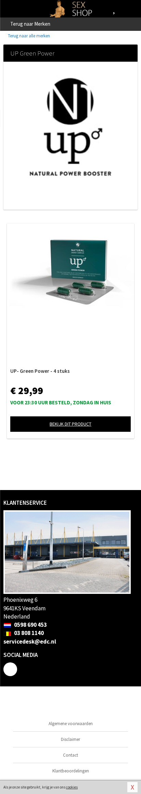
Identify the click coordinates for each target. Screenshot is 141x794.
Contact (70, 755)
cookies (72, 787)
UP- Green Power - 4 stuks (40, 371)
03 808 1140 (28, 633)
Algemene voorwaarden (71, 723)
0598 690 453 (30, 624)
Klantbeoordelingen (70, 771)
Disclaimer (70, 739)
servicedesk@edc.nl (29, 641)
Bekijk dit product (70, 424)
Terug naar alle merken (28, 36)
